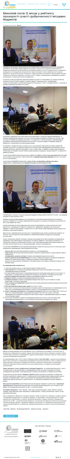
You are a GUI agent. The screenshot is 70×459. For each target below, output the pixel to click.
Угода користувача (34, 457)
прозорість (45, 408)
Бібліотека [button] (43, 3)
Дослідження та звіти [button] (33, 3)
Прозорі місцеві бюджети (23, 408)
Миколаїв (13, 408)
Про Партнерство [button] (21, 3)
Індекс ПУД (6, 408)
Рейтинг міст (50, 4)
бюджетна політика (36, 408)
